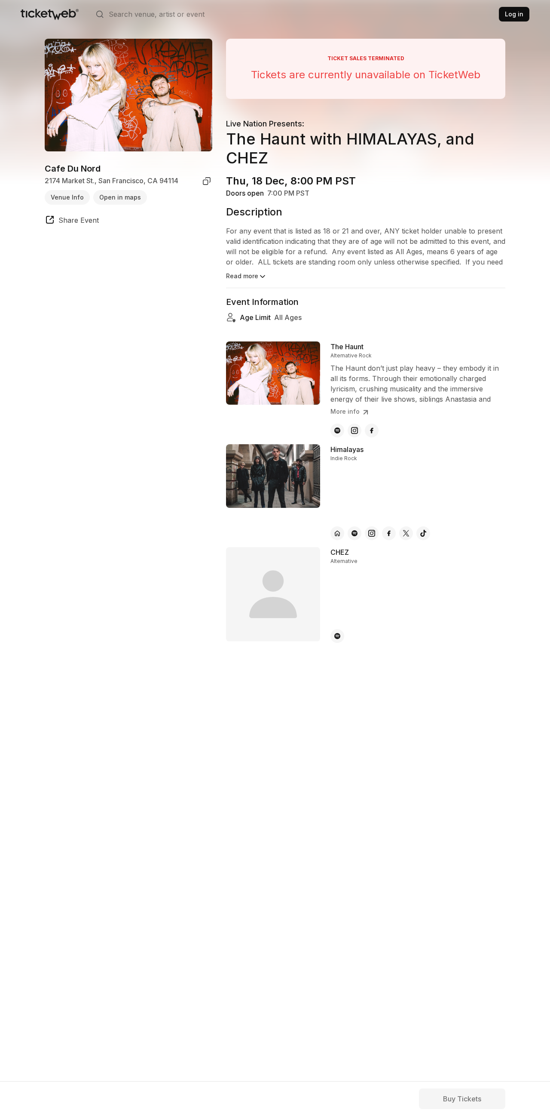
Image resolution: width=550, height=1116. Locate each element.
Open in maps (120, 197)
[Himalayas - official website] (337, 533)
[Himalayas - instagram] (372, 533)
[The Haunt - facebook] (372, 430)
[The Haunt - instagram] (354, 430)
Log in (514, 14)
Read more (242, 276)
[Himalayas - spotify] (354, 533)
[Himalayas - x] (406, 533)
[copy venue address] (206, 181)
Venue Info (67, 197)
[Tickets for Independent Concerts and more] (50, 14)
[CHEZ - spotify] (337, 636)
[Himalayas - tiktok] (423, 533)
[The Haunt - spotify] (337, 430)
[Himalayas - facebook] (389, 533)
